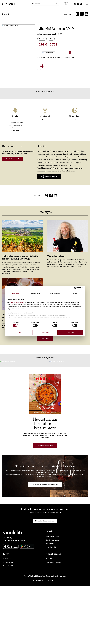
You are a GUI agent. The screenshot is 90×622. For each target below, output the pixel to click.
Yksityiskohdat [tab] (35, 293)
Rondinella (15, 128)
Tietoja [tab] (75, 293)
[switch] (35, 325)
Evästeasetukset (52, 580)
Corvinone (15, 130)
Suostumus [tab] (15, 293)
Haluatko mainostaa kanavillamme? (45, 509)
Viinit (6, 14)
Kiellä (19, 332)
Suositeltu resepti (12, 159)
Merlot (15, 120)
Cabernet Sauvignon (15, 123)
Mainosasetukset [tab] (55, 293)
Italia (74, 120)
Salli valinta (45, 332)
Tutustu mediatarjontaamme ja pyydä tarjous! (45, 512)
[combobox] (45, 3)
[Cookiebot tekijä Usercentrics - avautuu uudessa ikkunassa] (75, 288)
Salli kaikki (71, 332)
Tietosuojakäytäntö (39, 580)
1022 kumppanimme (17, 302)
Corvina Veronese (15, 125)
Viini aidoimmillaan (56, 256)
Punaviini (45, 120)
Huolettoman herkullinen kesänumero (45, 424)
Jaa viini (67, 14)
